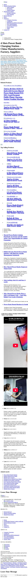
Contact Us (6, 30)
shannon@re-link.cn (13, 502)
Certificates (9, 21)
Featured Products (7, 562)
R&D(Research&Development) (14, 22)
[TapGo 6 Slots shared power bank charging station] (10, 138)
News (5, 17)
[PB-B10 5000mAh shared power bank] (12, 196)
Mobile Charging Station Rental (15, 61)
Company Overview (12, 20)
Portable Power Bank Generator (11, 480)
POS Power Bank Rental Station (12, 487)
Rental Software (8, 15)
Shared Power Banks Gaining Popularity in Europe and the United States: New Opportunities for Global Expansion (15, 237)
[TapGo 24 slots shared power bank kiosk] (14, 177)
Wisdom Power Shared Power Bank (12, 479)
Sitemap (14, 562)
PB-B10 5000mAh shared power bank (14, 199)
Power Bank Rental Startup (10, 474)
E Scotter (7, 567)
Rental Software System (10, 522)
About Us (6, 18)
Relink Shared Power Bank (10, 476)
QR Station (9, 8)
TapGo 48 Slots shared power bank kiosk (14, 187)
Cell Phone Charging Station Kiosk (18, 567)
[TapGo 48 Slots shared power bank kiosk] (13, 183)
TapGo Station (10, 7)
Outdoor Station (11, 10)
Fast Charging (10, 14)
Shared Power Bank (9, 11)
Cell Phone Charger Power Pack (12, 486)
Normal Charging (11, 13)
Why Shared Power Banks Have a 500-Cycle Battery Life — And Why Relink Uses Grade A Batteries (15, 295)
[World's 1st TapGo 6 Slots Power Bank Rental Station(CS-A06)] (12, 222)
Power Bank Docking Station (11, 483)
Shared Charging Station (10, 6)
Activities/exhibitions (12, 25)
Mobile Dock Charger (9, 477)
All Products (4, 568)
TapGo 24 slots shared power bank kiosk (14, 180)
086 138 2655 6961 (8, 501)
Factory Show (10, 27)
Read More (6, 102)
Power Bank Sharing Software (11, 564)
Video (8, 28)
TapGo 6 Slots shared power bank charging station (12, 141)
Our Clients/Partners (12, 24)
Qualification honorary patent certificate (13, 521)
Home (5, 4)
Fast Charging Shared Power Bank (12, 482)
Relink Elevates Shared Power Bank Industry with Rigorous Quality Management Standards (15, 253)
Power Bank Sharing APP (10, 484)
